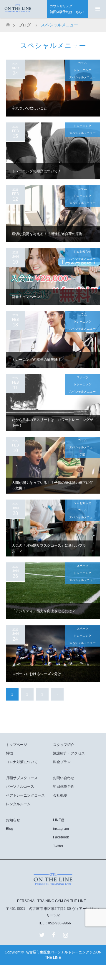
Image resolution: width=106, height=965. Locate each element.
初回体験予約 (63, 786)
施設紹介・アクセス (69, 753)
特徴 (9, 753)
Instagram (64, 933)
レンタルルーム (18, 804)
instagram (61, 829)
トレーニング (82, 70)
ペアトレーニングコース (25, 795)
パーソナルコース (20, 786)
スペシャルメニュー (82, 77)
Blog (9, 829)
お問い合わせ (63, 778)
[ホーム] (8, 23)
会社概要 (60, 795)
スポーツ (82, 377)
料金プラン (62, 762)
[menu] (97, 9)
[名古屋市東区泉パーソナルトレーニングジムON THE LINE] (53, 888)
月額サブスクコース (22, 778)
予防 (82, 454)
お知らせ (13, 820)
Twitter (58, 846)
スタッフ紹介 (63, 745)
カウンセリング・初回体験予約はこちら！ (67, 9)
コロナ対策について (22, 762)
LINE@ (58, 820)
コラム (82, 63)
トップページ (16, 745)
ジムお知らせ (82, 251)
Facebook (61, 837)
